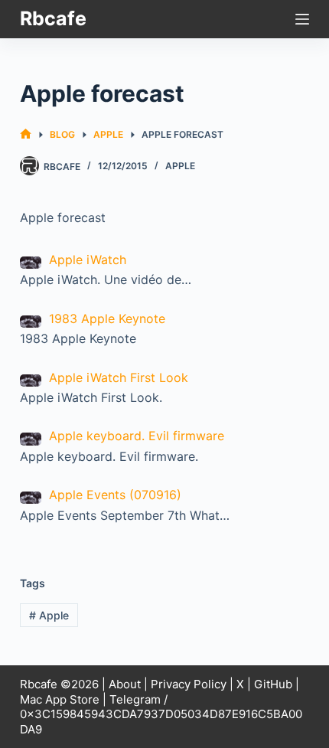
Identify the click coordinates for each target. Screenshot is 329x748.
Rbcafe (53, 18)
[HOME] (25, 134)
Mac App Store (59, 699)
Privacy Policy (188, 684)
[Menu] (302, 19)
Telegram (135, 699)
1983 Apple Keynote (107, 318)
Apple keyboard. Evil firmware (136, 435)
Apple (180, 165)
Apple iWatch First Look (118, 377)
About (125, 684)
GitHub (273, 684)
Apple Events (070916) (115, 494)
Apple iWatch (87, 259)
